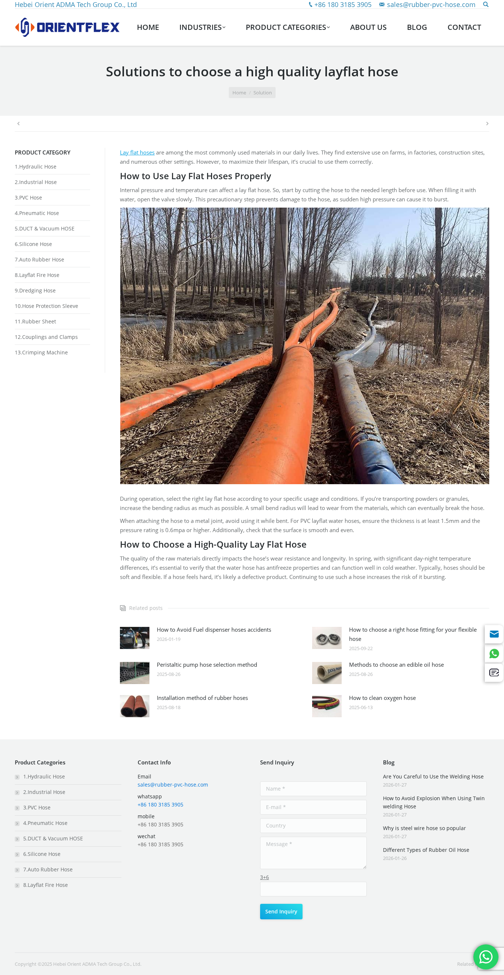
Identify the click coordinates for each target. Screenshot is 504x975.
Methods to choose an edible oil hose (396, 664)
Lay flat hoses (137, 152)
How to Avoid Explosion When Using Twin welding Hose (434, 802)
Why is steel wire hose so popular (424, 828)
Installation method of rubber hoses (202, 697)
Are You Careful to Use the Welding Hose (433, 776)
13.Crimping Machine (41, 352)
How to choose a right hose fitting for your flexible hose (413, 634)
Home (239, 92)
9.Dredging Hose (35, 290)
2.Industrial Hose (36, 181)
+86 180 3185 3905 (343, 4)
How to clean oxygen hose (382, 697)
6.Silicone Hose (33, 243)
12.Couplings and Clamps (46, 336)
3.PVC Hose (28, 197)
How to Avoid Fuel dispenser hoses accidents (214, 629)
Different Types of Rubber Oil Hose (426, 849)
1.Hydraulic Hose (35, 166)
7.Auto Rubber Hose (39, 259)
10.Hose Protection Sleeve (46, 305)
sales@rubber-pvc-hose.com (431, 4)
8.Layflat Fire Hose (37, 274)
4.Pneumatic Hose (37, 212)
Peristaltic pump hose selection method (207, 664)
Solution (262, 92)
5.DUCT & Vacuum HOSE (45, 228)
